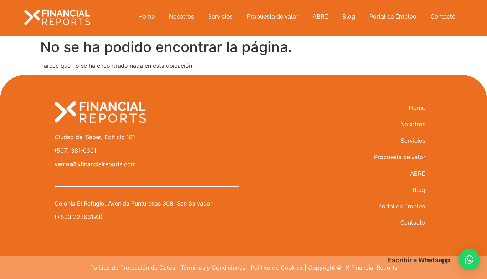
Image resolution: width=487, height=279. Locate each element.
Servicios (220, 16)
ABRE (320, 16)
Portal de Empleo (392, 16)
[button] (469, 259)
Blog (348, 16)
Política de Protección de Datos (132, 267)
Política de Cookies (277, 267)
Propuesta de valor (272, 16)
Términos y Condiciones (212, 267)
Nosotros (181, 16)
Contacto (443, 16)
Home (146, 16)
